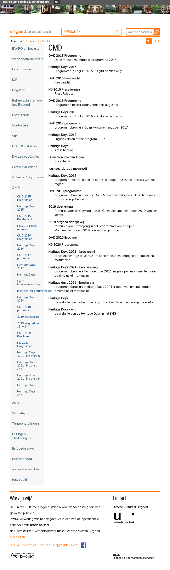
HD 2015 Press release (64, 89)
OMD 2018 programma (65, 191)
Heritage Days (58, 146)
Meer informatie (39, 1)
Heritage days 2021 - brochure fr (71, 282)
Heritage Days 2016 (62, 112)
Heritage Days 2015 (62, 67)
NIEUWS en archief (23, 545)
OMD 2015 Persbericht (64, 78)
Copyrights (60, 545)
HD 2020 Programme (63, 244)
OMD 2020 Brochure (63, 237)
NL (149, 41)
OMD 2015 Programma (65, 56)
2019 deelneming (61, 206)
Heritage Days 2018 (62, 176)
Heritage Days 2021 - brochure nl (72, 252)
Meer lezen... (18, 537)
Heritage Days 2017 (62, 135)
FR (157, 41)
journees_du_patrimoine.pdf (68, 168)
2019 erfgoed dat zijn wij (66, 222)
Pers (74, 545)
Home (29, 41)
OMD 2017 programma (65, 123)
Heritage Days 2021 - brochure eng (73, 267)
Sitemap (44, 545)
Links (38, 41)
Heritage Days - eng (62, 309)
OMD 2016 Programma (65, 101)
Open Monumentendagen (66, 157)
